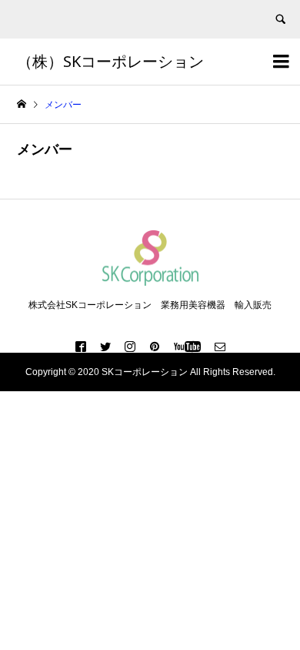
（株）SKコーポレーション (110, 61)
